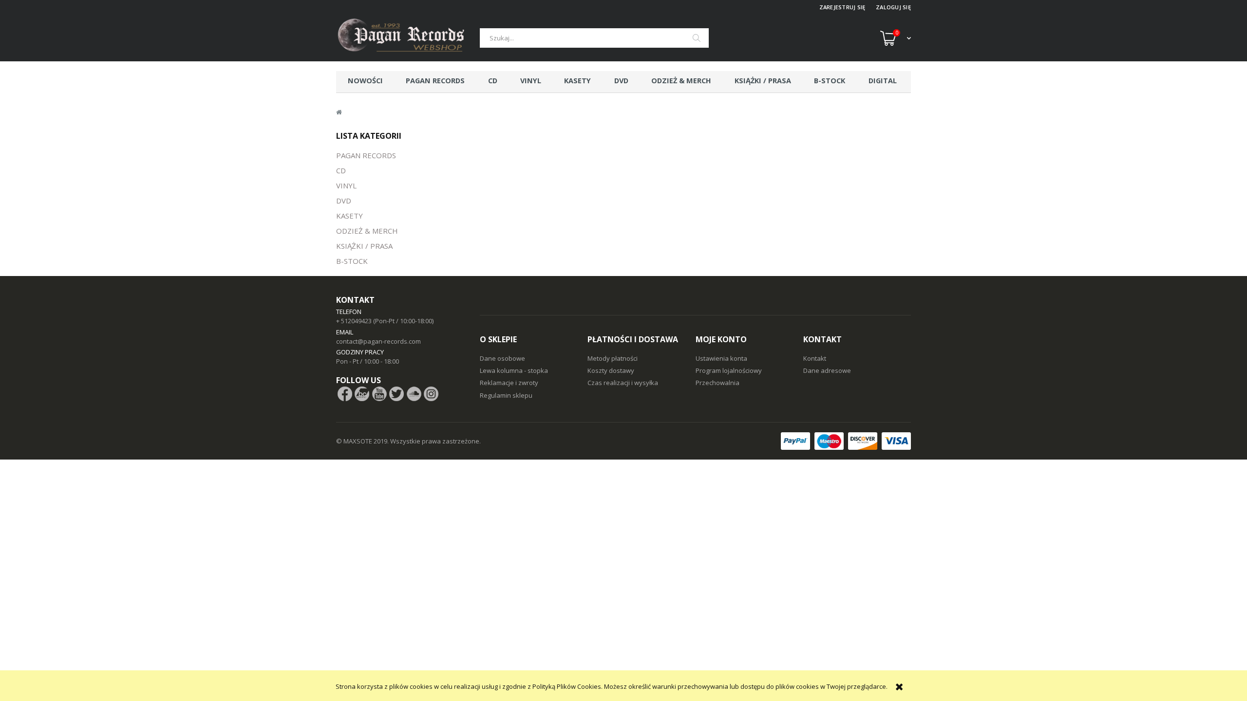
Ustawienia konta (721, 358)
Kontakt (814, 358)
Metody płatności (612, 358)
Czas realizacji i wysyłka (622, 382)
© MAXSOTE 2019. (363, 441)
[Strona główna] (408, 38)
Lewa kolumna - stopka (514, 370)
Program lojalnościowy (729, 370)
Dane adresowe (827, 370)
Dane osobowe (502, 358)
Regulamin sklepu (506, 395)
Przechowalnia (717, 382)
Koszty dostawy (610, 370)
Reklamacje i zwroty (509, 382)
